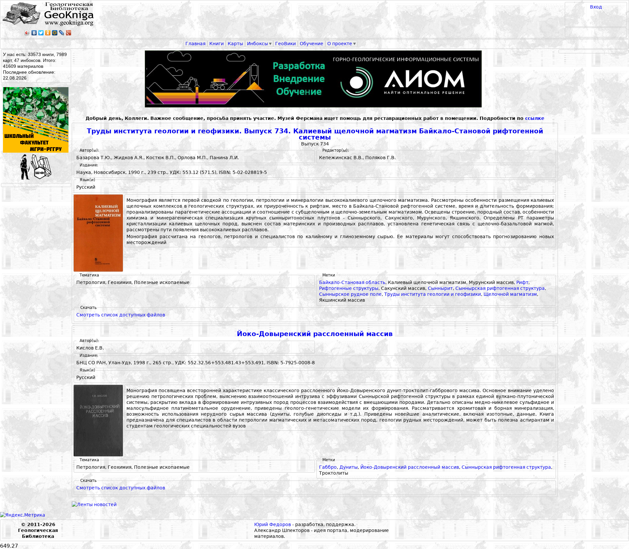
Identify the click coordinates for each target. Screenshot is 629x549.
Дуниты (348, 467)
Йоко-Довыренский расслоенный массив (315, 334)
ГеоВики (285, 43)
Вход (596, 6)
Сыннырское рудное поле (350, 294)
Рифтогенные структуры (348, 288)
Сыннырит (440, 288)
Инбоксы (257, 43)
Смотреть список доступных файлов (120, 314)
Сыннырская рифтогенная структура (500, 288)
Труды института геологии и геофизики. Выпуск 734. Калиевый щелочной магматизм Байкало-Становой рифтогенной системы (315, 134)
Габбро (328, 467)
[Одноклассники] (48, 32)
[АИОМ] (315, 78)
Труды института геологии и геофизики (432, 294)
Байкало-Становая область (352, 282)
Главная (195, 43)
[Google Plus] (68, 32)
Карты (235, 43)
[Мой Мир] (54, 32)
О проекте (339, 43)
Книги (216, 43)
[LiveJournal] (61, 32)
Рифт (522, 282)
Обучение (311, 43)
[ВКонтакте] (34, 32)
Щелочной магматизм (510, 294)
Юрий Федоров (272, 524)
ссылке (534, 118)
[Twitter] (41, 32)
